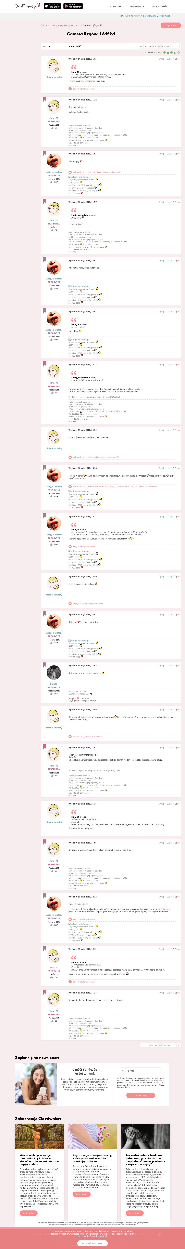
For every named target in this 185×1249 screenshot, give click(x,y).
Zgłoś (177, 58)
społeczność (159, 6)
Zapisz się (141, 1095)
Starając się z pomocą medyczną (64, 25)
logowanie (164, 16)
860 (168, 46)
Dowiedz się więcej (98, 1236)
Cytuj (161, 58)
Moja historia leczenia (78, 691)
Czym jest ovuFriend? (129, 16)
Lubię (169, 58)
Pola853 (54, 967)
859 (163, 46)
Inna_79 (54, 118)
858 (159, 46)
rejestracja (149, 16)
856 (150, 46)
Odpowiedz (171, 25)
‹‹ (141, 46)
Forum (44, 25)
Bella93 (54, 684)
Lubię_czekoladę (54, 172)
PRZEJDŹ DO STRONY (92, 1243)
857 (154, 46)
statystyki (116, 6)
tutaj (128, 1087)
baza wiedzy (137, 6)
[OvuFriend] (27, 8)
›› (177, 46)
